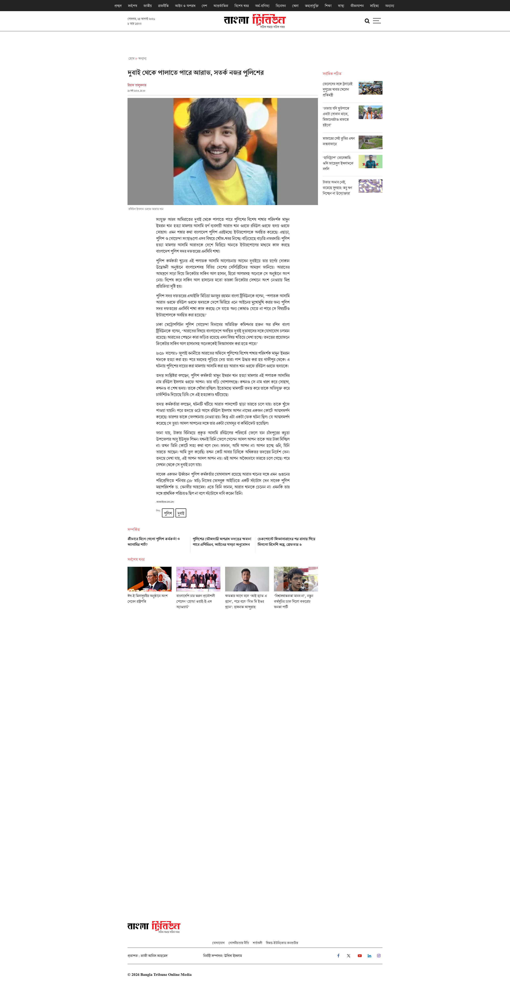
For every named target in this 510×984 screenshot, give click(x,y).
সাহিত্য (374, 6)
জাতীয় (147, 6)
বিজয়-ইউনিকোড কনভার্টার (282, 943)
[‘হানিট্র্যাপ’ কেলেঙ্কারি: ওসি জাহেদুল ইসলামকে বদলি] (352, 165)
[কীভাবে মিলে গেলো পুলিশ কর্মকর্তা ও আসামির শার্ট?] (158, 543)
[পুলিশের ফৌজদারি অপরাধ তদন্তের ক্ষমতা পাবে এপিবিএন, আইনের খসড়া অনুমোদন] (223, 543)
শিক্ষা (328, 6)
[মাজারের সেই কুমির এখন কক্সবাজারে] (352, 144)
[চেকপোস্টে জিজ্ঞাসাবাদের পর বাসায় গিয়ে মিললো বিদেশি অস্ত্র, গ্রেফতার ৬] (288, 543)
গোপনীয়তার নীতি (239, 943)
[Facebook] (338, 956)
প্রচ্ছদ (118, 6)
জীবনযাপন (357, 6)
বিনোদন (281, 6)
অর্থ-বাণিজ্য (262, 6)
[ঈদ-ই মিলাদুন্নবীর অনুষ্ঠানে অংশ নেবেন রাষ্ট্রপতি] (150, 589)
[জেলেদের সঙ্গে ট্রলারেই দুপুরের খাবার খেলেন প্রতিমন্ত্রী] (352, 92)
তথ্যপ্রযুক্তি (311, 6)
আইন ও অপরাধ (185, 6)
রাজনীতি (163, 6)
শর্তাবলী (257, 943)
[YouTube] (360, 956)
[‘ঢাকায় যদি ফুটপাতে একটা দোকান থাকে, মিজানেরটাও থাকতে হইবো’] (352, 119)
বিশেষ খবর (241, 6)
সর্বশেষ (132, 6)
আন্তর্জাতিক (220, 6)
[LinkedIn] (369, 956)
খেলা (295, 6)
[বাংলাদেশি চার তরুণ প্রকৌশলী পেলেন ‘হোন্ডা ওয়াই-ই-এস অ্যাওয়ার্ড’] (198, 589)
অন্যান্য (389, 6)
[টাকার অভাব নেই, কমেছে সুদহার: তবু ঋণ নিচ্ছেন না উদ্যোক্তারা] (352, 188)
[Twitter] (348, 956)
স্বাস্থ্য (341, 6)
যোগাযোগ (218, 943)
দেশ (204, 6)
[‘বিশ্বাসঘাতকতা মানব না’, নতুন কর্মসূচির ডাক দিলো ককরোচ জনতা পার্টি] (296, 589)
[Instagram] (378, 956)
